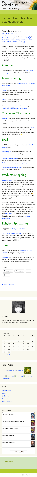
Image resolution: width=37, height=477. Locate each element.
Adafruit (4, 118)
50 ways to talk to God (18, 229)
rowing (18, 40)
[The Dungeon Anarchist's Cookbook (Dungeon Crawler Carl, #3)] (33, 423)
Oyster (4, 99)
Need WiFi (5, 257)
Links (17, 34)
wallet (3, 42)
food (22, 38)
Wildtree (8, 42)
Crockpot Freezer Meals (10, 158)
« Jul (8, 354)
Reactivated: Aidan (8, 435)
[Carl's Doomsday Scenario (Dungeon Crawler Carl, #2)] (33, 430)
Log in (4, 393)
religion (13, 40)
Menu (4, 12)
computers (22, 36)
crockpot (28, 36)
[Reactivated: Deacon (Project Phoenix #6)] (33, 444)
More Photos (6, 378)
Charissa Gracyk (7, 437)
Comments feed (6, 399)
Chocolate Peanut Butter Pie (11, 167)
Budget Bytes (6, 151)
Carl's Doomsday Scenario (10, 428)
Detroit (4, 38)
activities (25, 34)
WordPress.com (7, 402)
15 (32, 344)
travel (30, 40)
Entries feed (5, 396)
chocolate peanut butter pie (10, 36)
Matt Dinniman (7, 423)
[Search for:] (33, 12)
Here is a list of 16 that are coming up (14, 108)
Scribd (4, 90)
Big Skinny (8, 214)
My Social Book (7, 180)
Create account (6, 390)
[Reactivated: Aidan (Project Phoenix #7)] (33, 437)
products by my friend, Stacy (17, 163)
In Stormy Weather (8, 414)
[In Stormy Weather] (33, 416)
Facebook (17, 38)
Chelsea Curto (7, 416)
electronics (10, 38)
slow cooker (24, 40)
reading (8, 40)
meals (26, 38)
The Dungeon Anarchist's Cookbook (13, 421)
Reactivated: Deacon (8, 442)
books (30, 34)
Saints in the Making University (12, 233)
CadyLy (23, 42)
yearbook (14, 42)
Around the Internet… (11, 31)
